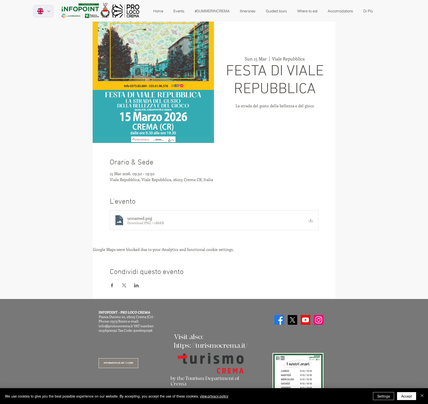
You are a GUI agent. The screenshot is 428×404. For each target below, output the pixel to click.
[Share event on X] (124, 285)
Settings (383, 396)
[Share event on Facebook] (112, 285)
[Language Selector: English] (43, 11)
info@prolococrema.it (116, 325)
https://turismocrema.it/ (211, 345)
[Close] (422, 396)
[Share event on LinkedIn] (136, 285)
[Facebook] (279, 320)
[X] (292, 320)
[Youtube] (305, 320)
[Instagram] (318, 320)
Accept (406, 396)
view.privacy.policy (214, 396)
